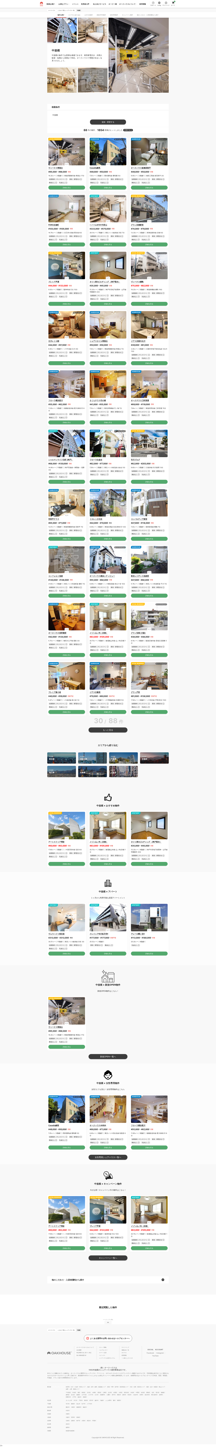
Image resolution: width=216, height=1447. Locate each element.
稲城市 (85, 1397)
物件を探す (61, 15)
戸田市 (81, 1400)
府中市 (114, 1395)
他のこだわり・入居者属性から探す (148, 15)
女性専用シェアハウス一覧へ (108, 1157)
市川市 (68, 1404)
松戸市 (83, 1404)
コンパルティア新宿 (139, 519)
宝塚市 (68, 1420)
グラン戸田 (135, 692)
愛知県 (49, 1410)
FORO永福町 (53, 225)
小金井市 (135, 1395)
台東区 (94, 1392)
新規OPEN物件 (101, 15)
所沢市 (91, 1400)
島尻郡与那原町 (70, 1431)
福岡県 (49, 1427)
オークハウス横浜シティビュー (102, 576)
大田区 (120, 1392)
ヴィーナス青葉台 (55, 168)
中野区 (138, 1392)
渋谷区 (132, 1392)
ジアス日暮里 (95, 692)
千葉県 (113, 758)
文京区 (89, 1392)
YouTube (155, 1356)
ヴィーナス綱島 (137, 282)
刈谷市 (68, 1410)
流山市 (78, 1404)
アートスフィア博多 (56, 842)
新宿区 (83, 1392)
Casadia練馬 (95, 168)
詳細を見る (67, 188)
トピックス (102, 1355)
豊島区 (148, 1392)
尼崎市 (73, 1420)
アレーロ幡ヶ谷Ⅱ (138, 934)
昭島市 (119, 1395)
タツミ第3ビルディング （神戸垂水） (105, 282)
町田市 (129, 1395)
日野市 (141, 1395)
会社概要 (78, 1350)
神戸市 (78, 1420)
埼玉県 (51, 771)
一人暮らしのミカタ (127, 1358)
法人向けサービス (99, 4)
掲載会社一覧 (125, 1350)
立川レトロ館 (53, 341)
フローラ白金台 (96, 459)
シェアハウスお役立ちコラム (107, 1358)
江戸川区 (84, 1395)
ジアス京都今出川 (138, 341)
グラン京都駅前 (137, 225)
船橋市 (73, 1404)
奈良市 (68, 1424)
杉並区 (143, 1392)
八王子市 (90, 1395)
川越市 (102, 1400)
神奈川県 (83, 758)
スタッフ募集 (102, 1347)
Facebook (150, 1353)
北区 (153, 1392)
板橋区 (163, 1392)
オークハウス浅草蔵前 (57, 633)
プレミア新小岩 (54, 692)
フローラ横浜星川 (55, 400)
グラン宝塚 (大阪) (138, 633)
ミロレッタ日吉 (96, 519)
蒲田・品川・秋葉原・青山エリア (155, 1387)
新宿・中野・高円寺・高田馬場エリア (117, 1387)
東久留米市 (154, 1395)
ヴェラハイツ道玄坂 (56, 934)
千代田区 (68, 1392)
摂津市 (73, 1417)
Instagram (160, 1353)
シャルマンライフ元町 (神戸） (60, 459)
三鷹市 (108, 1395)
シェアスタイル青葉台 (99, 341)
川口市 (75, 1400)
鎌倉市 (85, 1407)
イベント (75, 4)
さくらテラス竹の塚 (98, 400)
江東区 (105, 1392)
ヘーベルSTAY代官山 (98, 225)
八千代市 (89, 1404)
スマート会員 (102, 1352)
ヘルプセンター (103, 1350)
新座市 (86, 1400)
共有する (127, 130)
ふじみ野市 (108, 1400)
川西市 (83, 1420)
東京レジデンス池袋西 (140, 576)
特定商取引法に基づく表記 (83, 1352)
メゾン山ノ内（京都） (99, 633)
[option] (66, 151)
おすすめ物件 (89, 15)
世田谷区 (126, 1392)
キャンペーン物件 (127, 15)
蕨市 (114, 1400)
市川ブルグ (135, 459)
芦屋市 (94, 1420)
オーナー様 (113, 4)
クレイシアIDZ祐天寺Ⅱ (99, 934)
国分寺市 (147, 1395)
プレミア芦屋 (53, 282)
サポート (153, 5)
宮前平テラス (53, 519)
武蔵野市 (102, 1395)
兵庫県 (82, 771)
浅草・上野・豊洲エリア (72, 1389)
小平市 (74, 1397)
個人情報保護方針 (81, 1355)
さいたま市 (69, 1400)
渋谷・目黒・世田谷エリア (137, 1387)
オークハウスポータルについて (85, 1347)
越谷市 (96, 1400)
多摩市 (161, 1395)
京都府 (144, 758)
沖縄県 (49, 1431)
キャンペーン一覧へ (108, 1258)
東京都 (51, 758)
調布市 (124, 1395)
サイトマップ (125, 1347)
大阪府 (113, 771)
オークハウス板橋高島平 (141, 168)
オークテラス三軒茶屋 (140, 400)
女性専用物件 (114, 15)
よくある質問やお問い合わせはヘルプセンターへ (110, 1338)
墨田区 (99, 1392)
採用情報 (142, 4)
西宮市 (89, 1420)
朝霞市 (119, 1400)
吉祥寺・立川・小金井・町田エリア (76, 1387)
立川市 (96, 1395)
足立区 (73, 1395)
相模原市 (78, 1407)
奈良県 (49, 1424)
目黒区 (115, 1392)
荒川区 (157, 1392)
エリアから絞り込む (74, 15)
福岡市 (68, 1427)
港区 (79, 1392)
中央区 (74, 1392)
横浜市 (68, 1407)
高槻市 (78, 1417)
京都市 (68, 1414)
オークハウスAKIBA (98, 1125)
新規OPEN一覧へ (108, 1056)
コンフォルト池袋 (55, 576)
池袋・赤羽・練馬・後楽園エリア (96, 1387)
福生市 (79, 1397)
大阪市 (68, 1417)
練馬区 (68, 1395)
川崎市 (73, 1407)
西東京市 (68, 1397)
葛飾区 (78, 1395)
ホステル (124, 1352)
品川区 (110, 1392)
